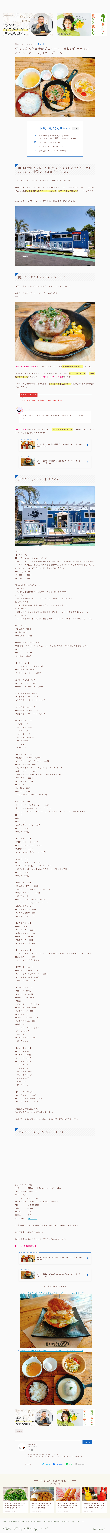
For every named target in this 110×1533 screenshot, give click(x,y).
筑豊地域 (14, 1521)
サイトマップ (43, 1528)
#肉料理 (19, 1431)
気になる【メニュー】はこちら (51, 146)
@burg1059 (32, 1218)
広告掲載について (29, 1528)
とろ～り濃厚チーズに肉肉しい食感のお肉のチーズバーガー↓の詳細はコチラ (52, 1293)
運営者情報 (6, 1528)
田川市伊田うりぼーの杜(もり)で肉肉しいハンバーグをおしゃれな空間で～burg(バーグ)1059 (57, 137)
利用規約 (17, 1528)
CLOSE (75, 128)
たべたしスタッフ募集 (30, 1530)
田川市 (42, 44)
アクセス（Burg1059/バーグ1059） (53, 151)
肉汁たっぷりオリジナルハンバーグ (53, 142)
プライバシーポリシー (12, 1530)
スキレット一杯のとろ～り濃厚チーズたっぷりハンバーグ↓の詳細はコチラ (51, 1350)
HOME (5, 1521)
